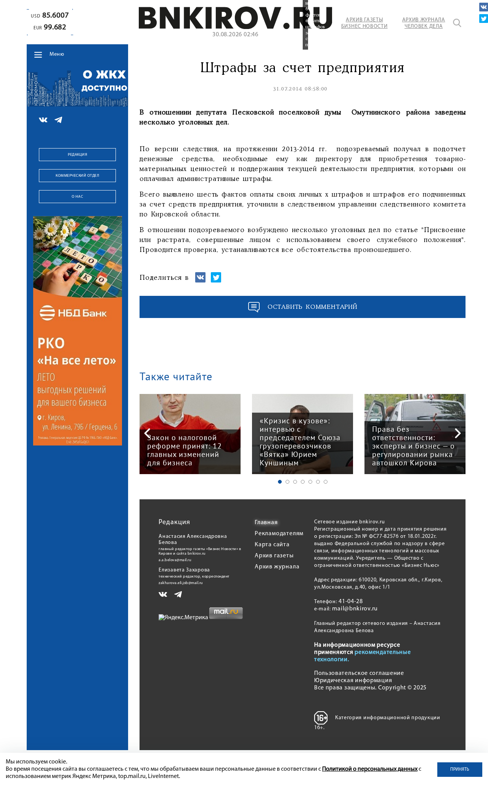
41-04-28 (351, 602)
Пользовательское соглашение (359, 673)
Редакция (77, 155)
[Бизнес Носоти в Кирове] (235, 27)
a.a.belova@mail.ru (175, 560)
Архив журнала (277, 567)
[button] (280, 482)
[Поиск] (457, 23)
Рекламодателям (279, 534)
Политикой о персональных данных (369, 769)
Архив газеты (274, 556)
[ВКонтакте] (483, 7)
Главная (266, 523)
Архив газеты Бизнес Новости (364, 23)
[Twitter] (483, 18)
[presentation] (147, 433)
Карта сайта (272, 545)
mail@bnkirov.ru (355, 609)
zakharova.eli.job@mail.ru (181, 583)
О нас (77, 197)
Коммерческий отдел (77, 176)
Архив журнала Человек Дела (423, 23)
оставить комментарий (313, 307)
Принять (459, 769)
